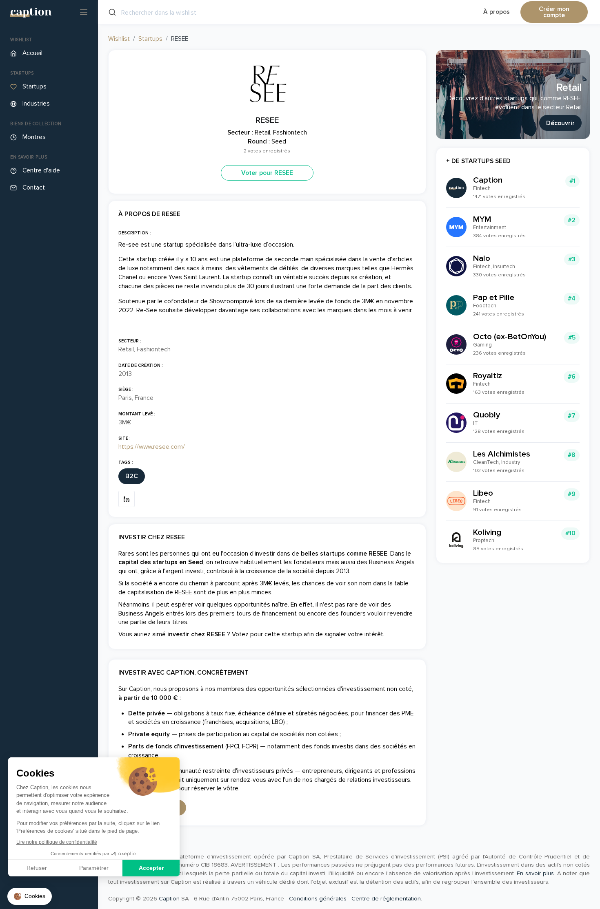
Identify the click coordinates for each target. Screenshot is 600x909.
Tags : (125, 462)
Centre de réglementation (386, 898)
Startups (150, 39)
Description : (134, 233)
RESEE (267, 120)
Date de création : (140, 365)
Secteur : (129, 341)
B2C (131, 476)
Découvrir (560, 123)
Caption (169, 898)
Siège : (125, 389)
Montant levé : (136, 414)
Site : (124, 438)
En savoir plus (535, 873)
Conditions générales (318, 898)
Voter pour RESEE (267, 173)
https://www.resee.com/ (151, 447)
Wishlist (119, 39)
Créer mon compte (554, 12)
